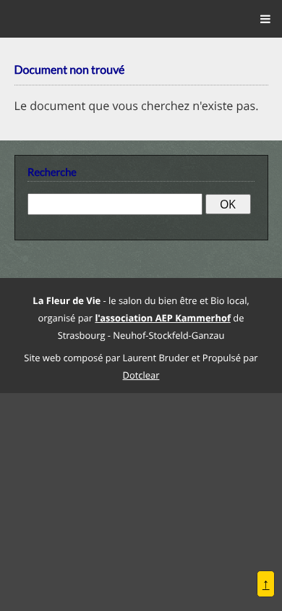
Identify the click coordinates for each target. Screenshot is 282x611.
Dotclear (141, 374)
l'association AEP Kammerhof (162, 317)
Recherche (52, 173)
